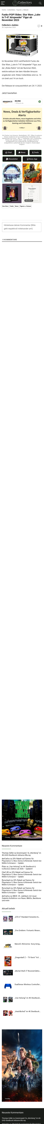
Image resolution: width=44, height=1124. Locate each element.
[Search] (40, 3)
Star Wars (5, 206)
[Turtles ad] (22, 801)
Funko (12, 206)
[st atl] (12, 164)
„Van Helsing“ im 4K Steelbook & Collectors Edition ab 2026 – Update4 (19, 867)
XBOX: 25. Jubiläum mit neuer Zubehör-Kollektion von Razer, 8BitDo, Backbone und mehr (21, 898)
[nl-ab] (32, 185)
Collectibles (11, 10)
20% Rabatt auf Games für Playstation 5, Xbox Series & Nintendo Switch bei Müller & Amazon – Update (21, 861)
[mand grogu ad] (32, 164)
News (16, 206)
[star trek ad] (12, 185)
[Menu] (3, 3)
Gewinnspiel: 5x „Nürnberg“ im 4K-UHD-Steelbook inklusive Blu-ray (21, 854)
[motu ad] (22, 1030)
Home (4, 10)
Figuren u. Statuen (22, 10)
